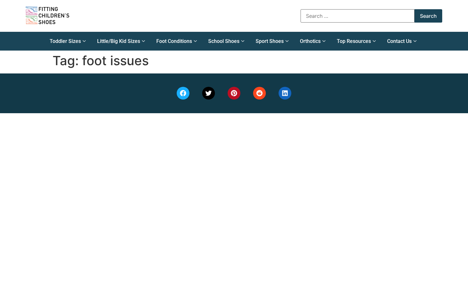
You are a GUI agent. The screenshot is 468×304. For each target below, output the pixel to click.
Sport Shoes (270, 41)
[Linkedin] (285, 93)
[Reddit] (259, 93)
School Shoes (223, 41)
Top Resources (354, 41)
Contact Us (399, 41)
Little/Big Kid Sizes (118, 41)
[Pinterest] (234, 93)
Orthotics (310, 41)
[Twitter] (208, 93)
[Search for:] (358, 16)
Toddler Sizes (65, 41)
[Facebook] (183, 93)
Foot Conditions (174, 41)
